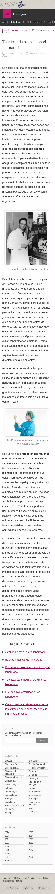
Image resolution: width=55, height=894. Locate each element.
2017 (7, 857)
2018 (7, 853)
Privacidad (14, 888)
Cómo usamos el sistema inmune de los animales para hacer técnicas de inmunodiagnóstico (26, 709)
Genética (33, 775)
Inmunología (34, 791)
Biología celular (12, 767)
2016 (7, 860)
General (32, 771)
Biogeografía (11, 764)
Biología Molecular (13, 777)
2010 (31, 850)
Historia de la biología (35, 783)
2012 (31, 843)
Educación (39, 22)
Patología (33, 798)
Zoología (33, 811)
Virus (31, 808)
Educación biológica (14, 805)
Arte (5, 22)
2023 (7, 836)
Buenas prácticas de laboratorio (23, 659)
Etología (8, 812)
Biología (15, 22)
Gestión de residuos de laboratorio (25, 652)
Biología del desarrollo (10, 772)
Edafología (10, 802)
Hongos (32, 788)
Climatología (11, 791)
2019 (7, 850)
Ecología (9, 798)
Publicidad (43, 888)
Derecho (27, 22)
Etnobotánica (11, 809)
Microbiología (35, 795)
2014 (31, 836)
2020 (7, 846)
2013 (31, 839)
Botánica (9, 788)
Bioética (8, 760)
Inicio (4, 30)
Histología (33, 778)
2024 (7, 832)
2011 (31, 846)
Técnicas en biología (19, 30)
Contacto (29, 888)
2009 (31, 853)
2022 (7, 839)
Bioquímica (10, 781)
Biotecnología (11, 784)
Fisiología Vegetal (37, 767)
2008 (31, 857)
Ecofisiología (11, 795)
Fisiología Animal (37, 764)
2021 (7, 843)
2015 (31, 832)
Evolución (33, 760)
